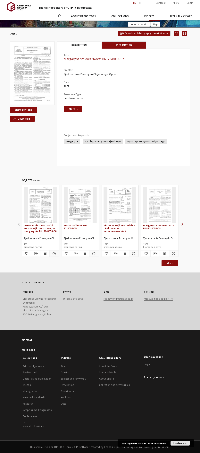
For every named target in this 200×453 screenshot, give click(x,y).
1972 (66, 86)
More (170, 263)
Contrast (161, 3)
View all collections (33, 426)
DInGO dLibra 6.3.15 (66, 447)
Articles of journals (33, 366)
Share (176, 3)
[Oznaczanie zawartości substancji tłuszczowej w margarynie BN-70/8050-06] (40, 205)
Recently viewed (181, 16)
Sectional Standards (34, 397)
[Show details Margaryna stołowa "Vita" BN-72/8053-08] (173, 253)
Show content (23, 109)
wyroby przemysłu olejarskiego (103, 141)
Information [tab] (124, 44)
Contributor (67, 391)
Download (23, 118)
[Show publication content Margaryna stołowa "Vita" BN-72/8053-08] (164, 253)
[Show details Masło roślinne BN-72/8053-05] (93, 253)
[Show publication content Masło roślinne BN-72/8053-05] (84, 253)
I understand (180, 443)
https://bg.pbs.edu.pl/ (156, 298)
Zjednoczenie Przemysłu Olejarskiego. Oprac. (90, 74)
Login (190, 3)
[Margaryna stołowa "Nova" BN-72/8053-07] (32, 73)
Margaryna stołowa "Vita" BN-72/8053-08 (159, 227)
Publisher (66, 397)
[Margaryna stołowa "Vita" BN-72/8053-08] (159, 205)
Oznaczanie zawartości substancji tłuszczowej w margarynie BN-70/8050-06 (40, 228)
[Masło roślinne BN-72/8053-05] (80, 205)
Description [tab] (79, 45)
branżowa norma (73, 98)
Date (63, 403)
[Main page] (59, 16)
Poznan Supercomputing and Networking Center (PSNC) (137, 447)
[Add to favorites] (176, 33)
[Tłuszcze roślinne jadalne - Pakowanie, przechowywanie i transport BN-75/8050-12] (120, 205)
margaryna (72, 141)
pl (140, 3)
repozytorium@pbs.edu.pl (118, 298)
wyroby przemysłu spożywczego (146, 141)
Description (67, 385)
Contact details (107, 372)
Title (63, 366)
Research (28, 403)
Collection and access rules (114, 385)
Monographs (30, 391)
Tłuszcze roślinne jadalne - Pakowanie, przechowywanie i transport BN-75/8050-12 (119, 228)
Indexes (149, 16)
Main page (28, 349)
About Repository (83, 16)
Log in (147, 364)
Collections (120, 16)
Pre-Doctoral (30, 372)
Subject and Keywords (73, 378)
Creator (65, 372)
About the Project (109, 366)
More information (157, 443)
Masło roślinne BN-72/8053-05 (75, 227)
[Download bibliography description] (35, 253)
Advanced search (138, 24)
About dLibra (106, 378)
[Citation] (184, 33)
